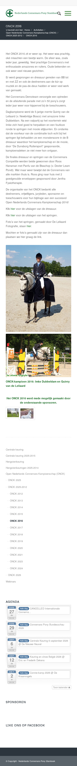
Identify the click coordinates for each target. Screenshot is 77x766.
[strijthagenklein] (25, 413)
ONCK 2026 (14, 575)
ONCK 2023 (16, 561)
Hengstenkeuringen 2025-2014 (22, 467)
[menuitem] (57, 13)
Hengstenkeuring (15, 461)
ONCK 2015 (16, 514)
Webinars (11, 581)
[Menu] (66, 13)
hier (13, 209)
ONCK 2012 (16, 493)
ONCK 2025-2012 (17, 487)
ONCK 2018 (16, 534)
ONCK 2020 (16, 548)
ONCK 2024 (16, 568)
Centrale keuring (14, 449)
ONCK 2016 (13, 26)
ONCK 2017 (16, 527)
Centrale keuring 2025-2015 (20, 455)
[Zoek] (57, 13)
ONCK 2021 (16, 554)
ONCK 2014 (16, 507)
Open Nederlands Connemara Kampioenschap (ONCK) (35, 473)
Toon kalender (60, 687)
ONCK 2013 (16, 500)
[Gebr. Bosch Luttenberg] (12, 413)
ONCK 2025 (14, 480)
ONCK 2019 (16, 541)
